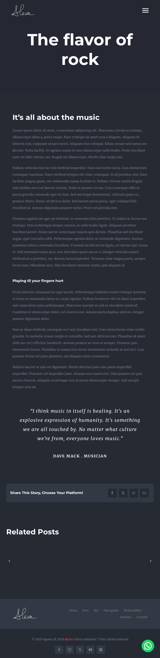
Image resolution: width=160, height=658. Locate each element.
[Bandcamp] (101, 650)
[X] (123, 493)
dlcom (69, 639)
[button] (9, 560)
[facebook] (59, 650)
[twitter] (80, 650)
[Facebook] (112, 493)
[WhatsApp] (134, 493)
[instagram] (69, 650)
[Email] (144, 493)
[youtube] (90, 650)
